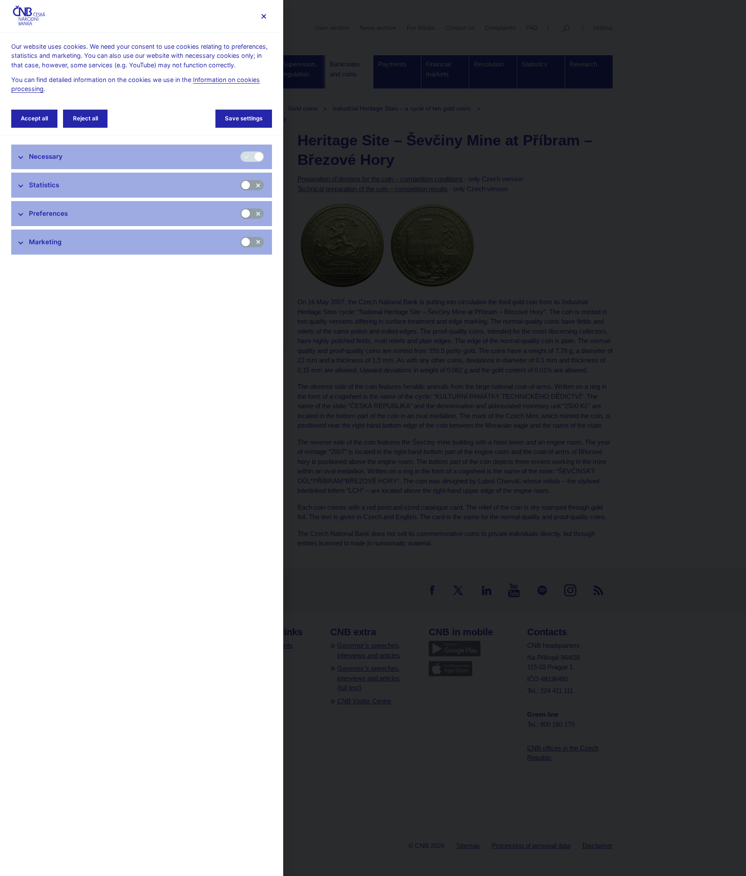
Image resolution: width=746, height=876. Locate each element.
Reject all (85, 118)
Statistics (44, 185)
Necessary (46, 156)
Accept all (34, 118)
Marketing (45, 242)
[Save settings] (263, 16)
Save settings (243, 118)
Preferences (48, 213)
